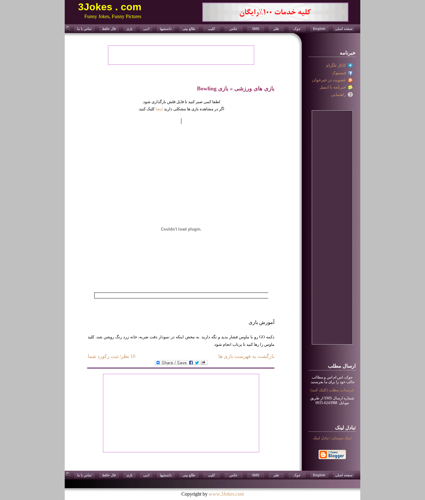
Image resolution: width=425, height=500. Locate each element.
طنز (276, 29)
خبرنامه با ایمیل (334, 87)
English (319, 29)
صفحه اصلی (344, 29)
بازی (129, 29)
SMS (255, 29)
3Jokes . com (109, 6)
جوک (297, 29)
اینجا (159, 109)
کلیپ (211, 29)
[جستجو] (68, 30)
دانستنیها (166, 29)
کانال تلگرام (337, 65)
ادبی (146, 29)
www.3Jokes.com (226, 494)
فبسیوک (340, 72)
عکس (234, 29)
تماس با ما (84, 29)
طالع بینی (188, 29)
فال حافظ (109, 29)
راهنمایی (339, 94)
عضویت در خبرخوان (330, 80)
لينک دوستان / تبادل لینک (332, 438)
